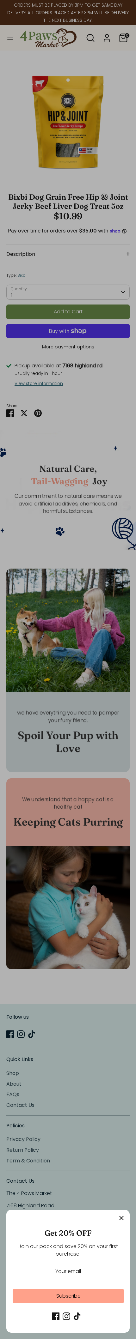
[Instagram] (66, 1316)
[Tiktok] (77, 1316)
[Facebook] (55, 1316)
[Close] (121, 1218)
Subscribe (68, 1296)
